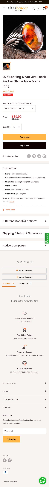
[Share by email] (44, 156)
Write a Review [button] (25, 270)
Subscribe (11, 439)
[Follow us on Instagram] (10, 460)
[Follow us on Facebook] (5, 460)
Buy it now (24, 146)
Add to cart (24, 137)
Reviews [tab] (6, 283)
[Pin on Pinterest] (34, 156)
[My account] (38, 8)
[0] (44, 8)
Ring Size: (17, 103)
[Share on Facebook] (29, 156)
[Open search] (33, 8)
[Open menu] (4, 8)
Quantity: (6, 127)
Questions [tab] (23, 283)
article (12, 201)
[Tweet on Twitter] (39, 156)
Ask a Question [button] (25, 277)
